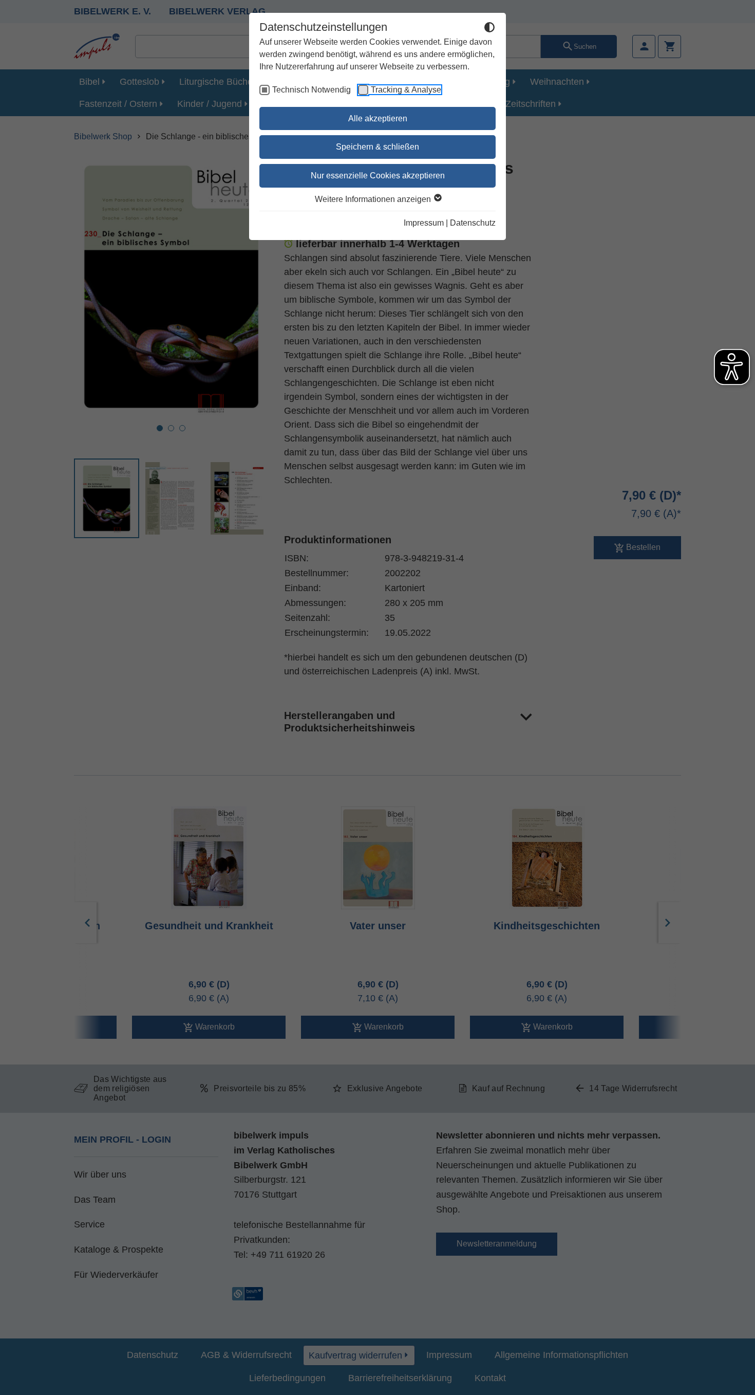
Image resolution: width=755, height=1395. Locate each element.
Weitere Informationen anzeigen (374, 199)
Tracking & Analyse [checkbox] (406, 89)
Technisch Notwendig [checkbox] (311, 89)
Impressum (424, 222)
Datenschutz (473, 222)
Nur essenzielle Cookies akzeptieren (378, 175)
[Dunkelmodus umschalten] (489, 29)
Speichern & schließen (377, 146)
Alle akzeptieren (377, 118)
